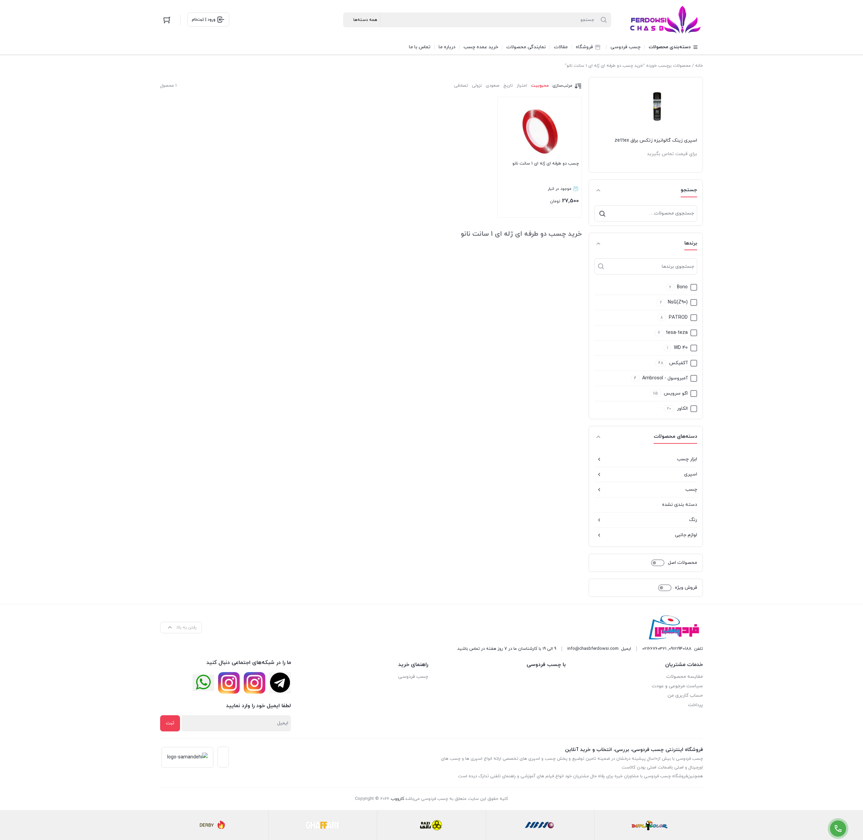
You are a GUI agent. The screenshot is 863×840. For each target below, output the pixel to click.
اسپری (690, 474)
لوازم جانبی (686, 535)
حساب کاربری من (685, 695)
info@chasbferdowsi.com (593, 649)
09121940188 (680, 649)
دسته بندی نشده (679, 504)
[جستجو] (602, 213)
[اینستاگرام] (254, 683)
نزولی (477, 86)
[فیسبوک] (280, 683)
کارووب (397, 799)
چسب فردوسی (413, 676)
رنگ (693, 520)
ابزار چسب (687, 459)
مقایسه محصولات (684, 676)
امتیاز (522, 86)
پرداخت (695, 705)
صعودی (492, 86)
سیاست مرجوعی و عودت (677, 686)
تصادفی (461, 86)
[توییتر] (203, 682)
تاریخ (508, 86)
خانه (699, 66)
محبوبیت (540, 86)
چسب (691, 489)
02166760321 (654, 649)
